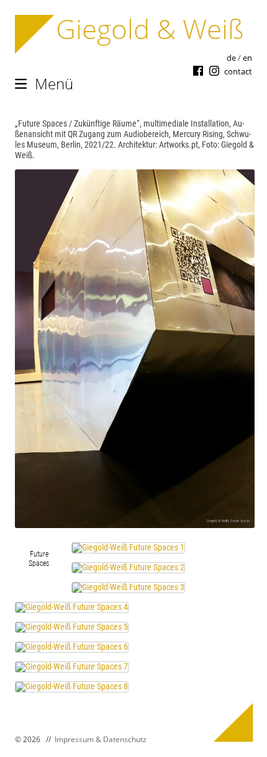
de (231, 57)
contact (238, 71)
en (247, 57)
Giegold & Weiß (150, 28)
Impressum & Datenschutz (101, 739)
